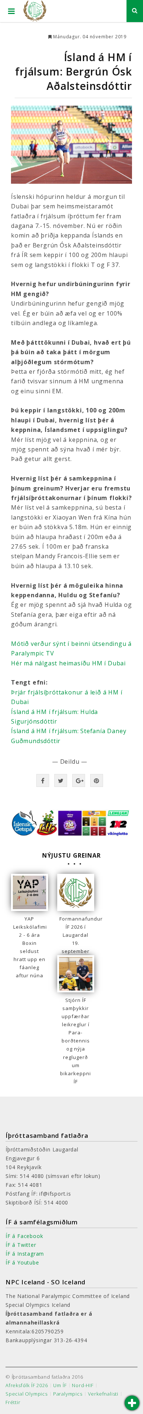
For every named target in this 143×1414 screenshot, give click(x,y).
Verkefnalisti (103, 1394)
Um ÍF (59, 1385)
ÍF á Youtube (22, 1262)
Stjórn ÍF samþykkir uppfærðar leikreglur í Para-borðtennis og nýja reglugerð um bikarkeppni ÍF (75, 1041)
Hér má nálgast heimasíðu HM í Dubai (68, 663)
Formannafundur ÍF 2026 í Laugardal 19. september (75, 934)
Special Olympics (27, 1394)
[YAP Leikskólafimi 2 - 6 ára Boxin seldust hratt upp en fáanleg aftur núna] (29, 892)
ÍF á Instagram (25, 1253)
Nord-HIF (82, 1385)
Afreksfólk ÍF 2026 (27, 1385)
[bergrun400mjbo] (71, 145)
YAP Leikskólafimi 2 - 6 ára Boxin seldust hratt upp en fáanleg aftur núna (29, 947)
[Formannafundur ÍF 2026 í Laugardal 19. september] (75, 892)
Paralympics (67, 1394)
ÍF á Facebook (24, 1235)
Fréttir (13, 1402)
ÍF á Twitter (21, 1244)
